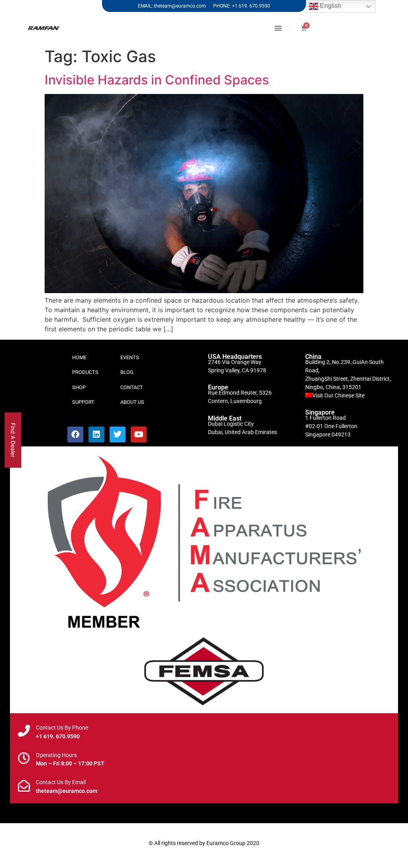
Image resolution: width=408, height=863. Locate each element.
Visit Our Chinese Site (338, 395)
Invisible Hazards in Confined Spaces (157, 80)
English (329, 5)
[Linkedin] (96, 434)
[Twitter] (118, 434)
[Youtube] (139, 434)
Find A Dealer (13, 440)
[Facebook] (75, 434)
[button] (278, 28)
